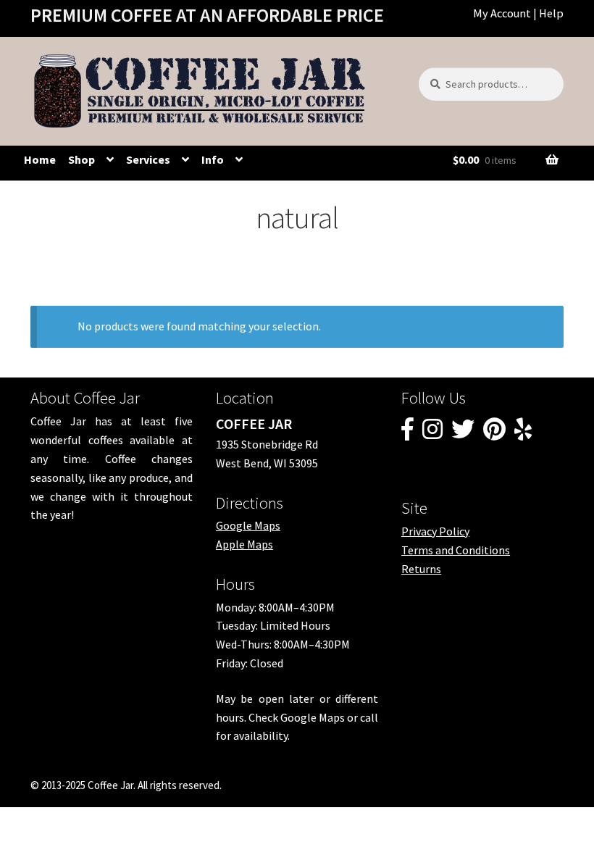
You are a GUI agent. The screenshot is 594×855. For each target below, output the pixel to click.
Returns (421, 569)
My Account (502, 13)
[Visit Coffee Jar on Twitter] (462, 433)
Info (212, 159)
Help (551, 13)
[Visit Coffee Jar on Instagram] (432, 433)
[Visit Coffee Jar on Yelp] (523, 433)
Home (40, 159)
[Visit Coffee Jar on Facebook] (407, 433)
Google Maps (248, 525)
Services (148, 159)
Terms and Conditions (455, 550)
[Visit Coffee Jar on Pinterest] (494, 433)
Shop (81, 159)
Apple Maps (244, 544)
